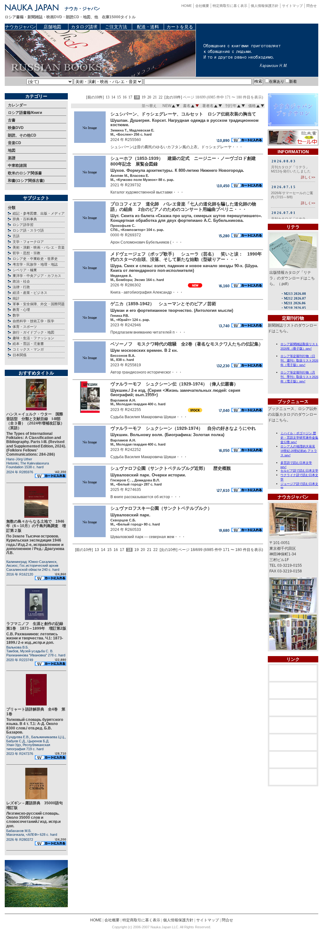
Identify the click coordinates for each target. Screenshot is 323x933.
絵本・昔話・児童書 (28, 344)
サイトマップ (292, 6)
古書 (11, 120)
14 (113, 97)
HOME (186, 6)
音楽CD (14, 143)
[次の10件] (173, 97)
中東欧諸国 (17, 165)
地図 (11, 150)
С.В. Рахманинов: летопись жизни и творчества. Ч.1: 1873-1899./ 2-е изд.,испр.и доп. (34, 638)
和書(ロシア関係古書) (26, 180)
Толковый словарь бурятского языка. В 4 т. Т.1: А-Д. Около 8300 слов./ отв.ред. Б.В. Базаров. (34, 725)
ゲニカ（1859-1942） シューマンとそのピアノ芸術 (163, 303)
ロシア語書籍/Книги (25, 112)
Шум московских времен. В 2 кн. (144, 350)
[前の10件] (95, 97)
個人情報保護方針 (265, 6)
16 (124, 97)
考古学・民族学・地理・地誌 (35, 264)
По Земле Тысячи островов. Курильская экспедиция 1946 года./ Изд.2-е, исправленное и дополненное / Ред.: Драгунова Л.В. (35, 544)
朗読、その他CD (22, 135)
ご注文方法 (116, 26)
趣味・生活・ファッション (33, 338)
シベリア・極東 (25, 270)
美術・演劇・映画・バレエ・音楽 (39, 247)
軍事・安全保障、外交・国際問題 (39, 304)
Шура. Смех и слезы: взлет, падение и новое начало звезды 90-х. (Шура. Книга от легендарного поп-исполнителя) (184, 268)
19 (143, 97)
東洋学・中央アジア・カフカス (37, 276)
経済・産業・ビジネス (30, 293)
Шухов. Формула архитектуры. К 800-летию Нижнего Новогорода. (177, 170)
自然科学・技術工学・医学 (33, 321)
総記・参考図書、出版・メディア (39, 213)
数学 (16, 315)
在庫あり (276, 81)
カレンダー (17, 105)
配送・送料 (148, 26)
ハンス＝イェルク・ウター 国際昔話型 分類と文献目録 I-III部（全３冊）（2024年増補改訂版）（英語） (35, 421)
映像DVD (16, 128)
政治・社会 (21, 281)
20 (149, 97)
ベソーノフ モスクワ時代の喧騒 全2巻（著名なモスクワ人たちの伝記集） (186, 343)
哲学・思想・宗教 (26, 253)
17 (130, 97)
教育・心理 (21, 310)
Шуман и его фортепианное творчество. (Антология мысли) (171, 310)
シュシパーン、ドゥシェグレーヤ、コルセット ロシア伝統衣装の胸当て (183, 113)
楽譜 (11, 158)
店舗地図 (52, 26)
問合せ (311, 6)
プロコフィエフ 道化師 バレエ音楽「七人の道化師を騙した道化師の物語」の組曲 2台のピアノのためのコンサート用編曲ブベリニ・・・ (183, 206)
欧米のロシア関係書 (25, 173)
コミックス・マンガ (28, 349)
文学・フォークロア (28, 242)
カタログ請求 (84, 26)
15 (119, 97)
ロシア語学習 (23, 225)
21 (155, 97)
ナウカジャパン (20, 26)
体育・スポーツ (25, 327)
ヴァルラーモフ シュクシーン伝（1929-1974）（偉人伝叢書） (174, 383)
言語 (16, 236)
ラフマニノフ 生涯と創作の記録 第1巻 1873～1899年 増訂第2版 (36, 625)
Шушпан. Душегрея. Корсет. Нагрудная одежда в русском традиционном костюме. (184, 122)
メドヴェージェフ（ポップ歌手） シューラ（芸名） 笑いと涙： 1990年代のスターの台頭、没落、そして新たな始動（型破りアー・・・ (186, 256)
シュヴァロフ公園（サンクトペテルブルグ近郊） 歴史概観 (170, 468)
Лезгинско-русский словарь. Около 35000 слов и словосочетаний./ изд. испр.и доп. (33, 819)
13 (107, 97)
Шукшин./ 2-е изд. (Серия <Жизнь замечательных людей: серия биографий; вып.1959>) (175, 392)
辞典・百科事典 (25, 219)
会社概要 (202, 6)
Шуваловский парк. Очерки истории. (148, 475)
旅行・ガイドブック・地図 (33, 332)
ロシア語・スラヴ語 (28, 230)
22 (160, 97)
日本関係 (19, 355)
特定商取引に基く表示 (230, 6)
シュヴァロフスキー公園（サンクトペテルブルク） (161, 508)
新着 (293, 81)
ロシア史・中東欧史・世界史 (35, 259)
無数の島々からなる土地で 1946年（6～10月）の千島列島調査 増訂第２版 (36, 526)
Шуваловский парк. (130, 515)
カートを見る (180, 26)
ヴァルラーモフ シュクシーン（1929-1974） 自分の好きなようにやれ (183, 428)
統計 (16, 298)
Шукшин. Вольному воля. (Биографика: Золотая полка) (167, 434)
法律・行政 (21, 287)
